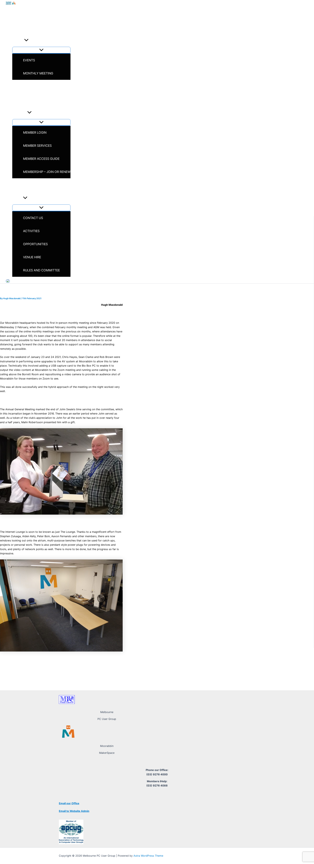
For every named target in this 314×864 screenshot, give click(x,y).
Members (19, 113)
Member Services (37, 146)
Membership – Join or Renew (46, 172)
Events (18, 40)
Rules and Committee (41, 270)
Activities (31, 231)
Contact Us (33, 218)
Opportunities (35, 244)
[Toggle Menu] (41, 50)
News (16, 86)
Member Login (34, 132)
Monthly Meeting (38, 73)
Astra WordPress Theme (148, 855)
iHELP (16, 185)
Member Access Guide (41, 159)
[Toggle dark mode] (8, 281)
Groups (18, 99)
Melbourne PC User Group (51, 12)
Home (17, 27)
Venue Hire (32, 257)
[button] (26, 40)
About (17, 198)
